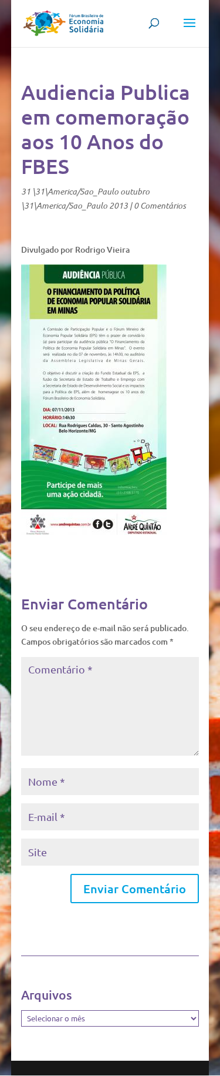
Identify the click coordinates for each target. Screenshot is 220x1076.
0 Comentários (160, 205)
